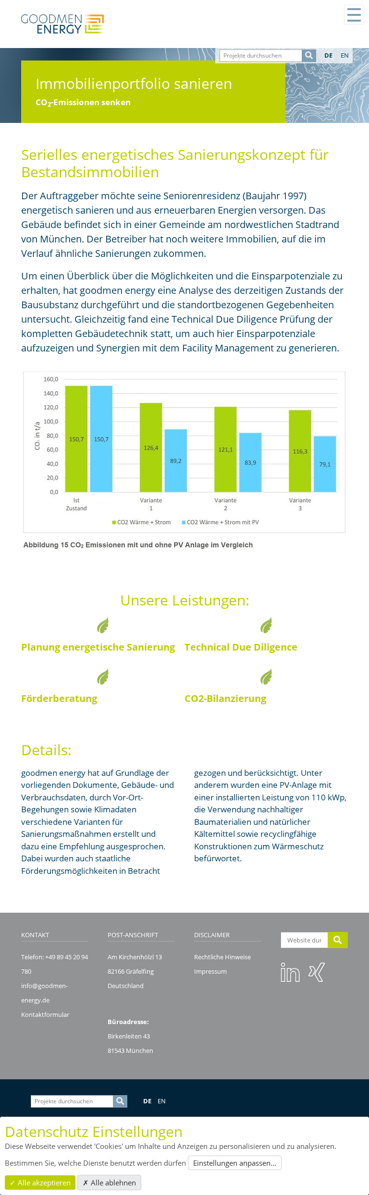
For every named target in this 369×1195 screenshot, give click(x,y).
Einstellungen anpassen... (234, 1163)
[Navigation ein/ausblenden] (354, 15)
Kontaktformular (45, 1014)
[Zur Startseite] (62, 24)
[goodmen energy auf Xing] (316, 971)
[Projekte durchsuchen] (309, 55)
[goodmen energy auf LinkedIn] (290, 971)
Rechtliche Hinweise (222, 957)
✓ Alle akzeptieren (40, 1182)
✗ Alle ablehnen (109, 1182)
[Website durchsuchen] (338, 940)
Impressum (210, 971)
